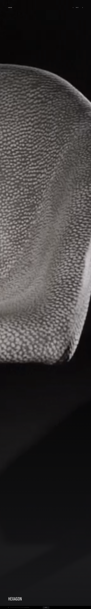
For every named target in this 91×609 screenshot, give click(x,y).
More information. (27, 607)
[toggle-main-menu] (82, 7)
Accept (46, 607)
